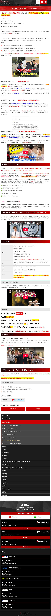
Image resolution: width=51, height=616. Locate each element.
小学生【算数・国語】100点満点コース (11, 425)
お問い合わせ (5, 483)
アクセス (26, 528)
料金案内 (4, 446)
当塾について (5, 415)
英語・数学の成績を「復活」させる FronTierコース (14, 468)
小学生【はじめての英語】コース (10, 428)
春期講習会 (4, 474)
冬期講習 (4, 480)
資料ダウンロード (6, 418)
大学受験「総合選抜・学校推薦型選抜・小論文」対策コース (16, 462)
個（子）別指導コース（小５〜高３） (11, 440)
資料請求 (4, 486)
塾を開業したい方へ (6, 465)
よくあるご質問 (5, 453)
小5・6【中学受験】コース (8, 434)
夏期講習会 (4, 477)
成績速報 (4, 471)
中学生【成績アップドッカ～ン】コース (11, 431)
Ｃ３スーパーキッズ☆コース (9, 437)
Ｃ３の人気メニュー (6, 422)
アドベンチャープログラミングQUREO (11, 444)
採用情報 (4, 449)
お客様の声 (4, 456)
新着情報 (4, 492)
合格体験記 (4, 459)
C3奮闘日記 (4, 495)
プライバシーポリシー (7, 489)
